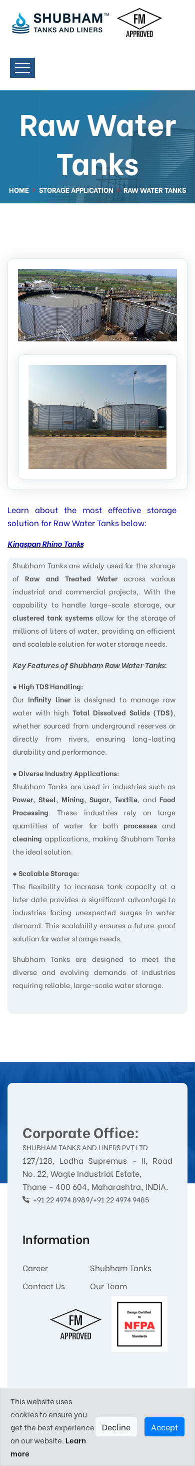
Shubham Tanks (121, 1267)
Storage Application (76, 189)
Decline (116, 1426)
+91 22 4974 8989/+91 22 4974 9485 (91, 1199)
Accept (164, 1426)
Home (19, 189)
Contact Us (43, 1285)
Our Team (108, 1285)
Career (35, 1267)
